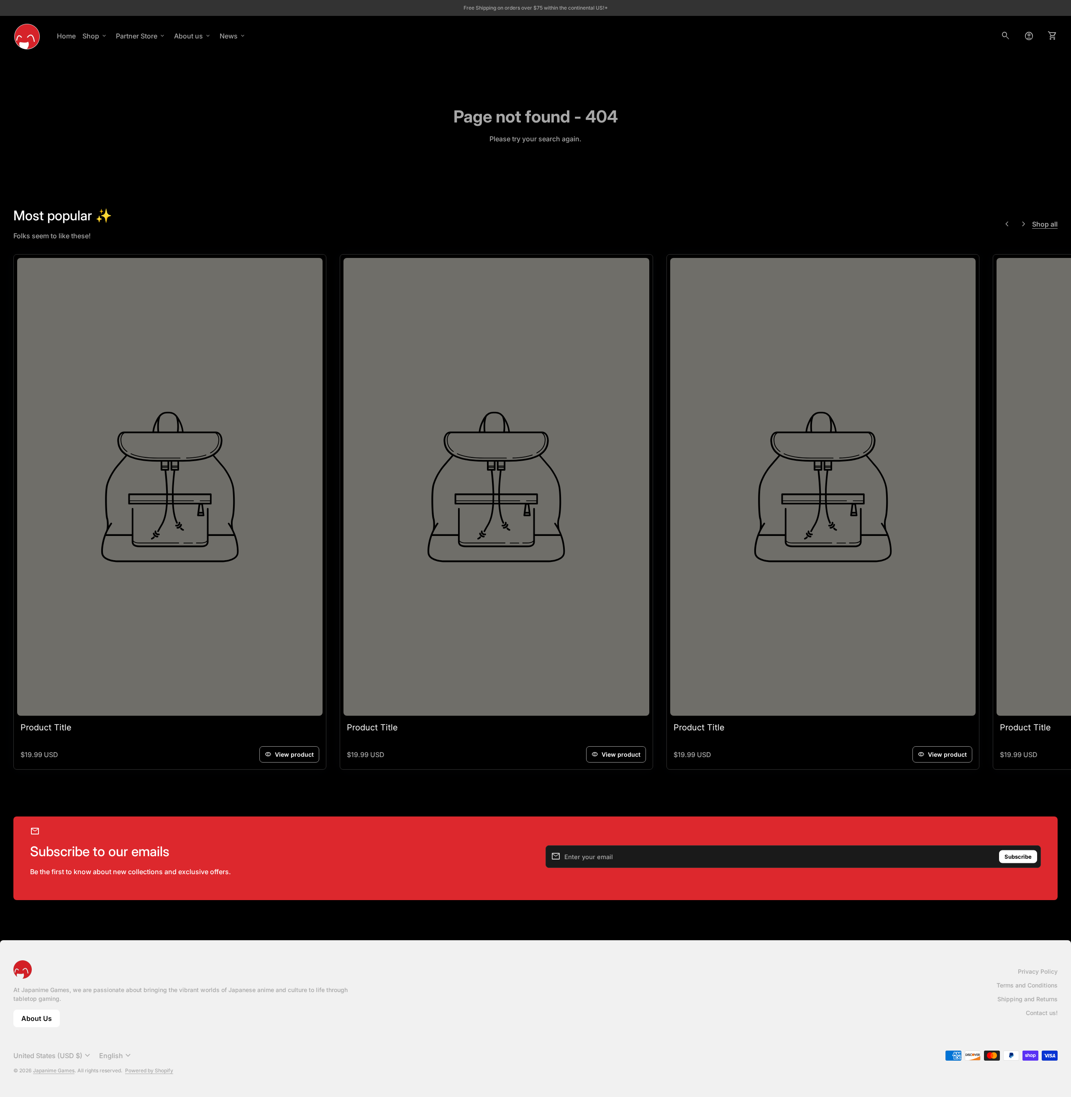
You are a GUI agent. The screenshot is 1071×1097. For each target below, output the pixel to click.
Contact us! (1042, 1012)
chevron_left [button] (1007, 224)
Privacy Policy (1038, 971)
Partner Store (141, 36)
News (233, 36)
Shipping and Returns (1027, 999)
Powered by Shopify (149, 1070)
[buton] (52, 1056)
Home (66, 36)
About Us (40, 1020)
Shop (95, 36)
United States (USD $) (52, 1056)
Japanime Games (53, 1070)
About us (192, 36)
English (116, 1056)
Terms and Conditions (1027, 985)
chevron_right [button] (1024, 224)
